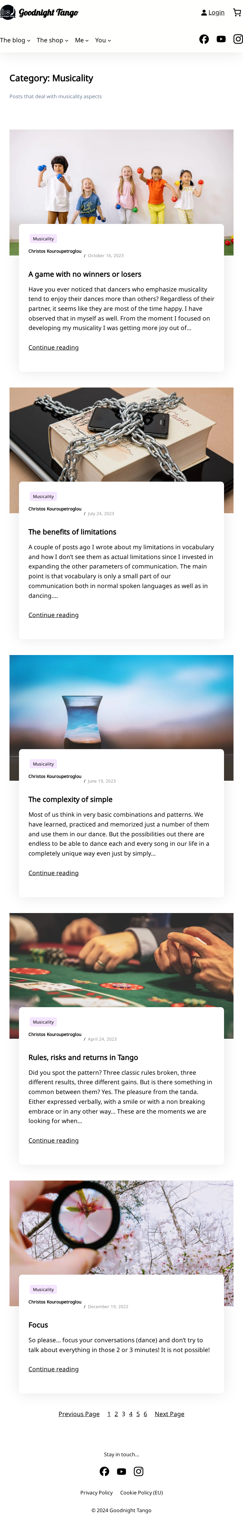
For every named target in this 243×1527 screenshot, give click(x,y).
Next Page (169, 1414)
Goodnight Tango (48, 12)
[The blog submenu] (29, 40)
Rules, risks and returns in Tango (83, 1057)
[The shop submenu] (67, 40)
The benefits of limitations (72, 532)
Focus (38, 1325)
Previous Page (79, 1414)
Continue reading (53, 347)
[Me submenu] (87, 40)
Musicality (43, 239)
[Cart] (237, 12)
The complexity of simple (70, 799)
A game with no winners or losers (84, 274)
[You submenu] (109, 40)
